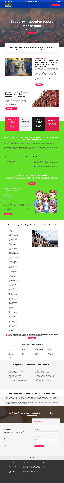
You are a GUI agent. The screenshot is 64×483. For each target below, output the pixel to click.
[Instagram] (58, 1)
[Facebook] (55, 1)
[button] (55, 5)
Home (18, 5)
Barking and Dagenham (12, 346)
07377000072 (8, 1)
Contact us (45, 467)
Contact (45, 5)
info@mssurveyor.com (32, 1)
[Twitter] (56, 1)
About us (44, 466)
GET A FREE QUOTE (39, 446)
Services (29, 5)
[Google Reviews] (59, 1)
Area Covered (37, 5)
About (23, 5)
